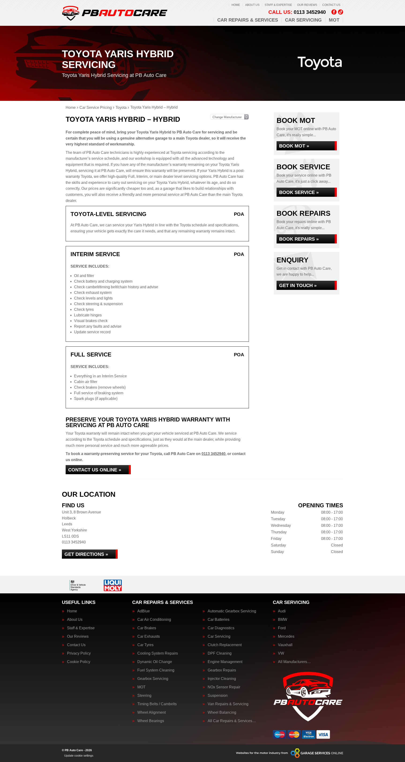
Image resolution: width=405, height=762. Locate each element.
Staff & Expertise (278, 5)
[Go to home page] (114, 13)
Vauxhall (285, 645)
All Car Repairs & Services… (232, 721)
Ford (282, 628)
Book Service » (299, 192)
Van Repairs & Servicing (228, 704)
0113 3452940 (297, 12)
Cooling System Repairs (157, 653)
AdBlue (143, 611)
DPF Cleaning (220, 653)
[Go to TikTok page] (340, 12)
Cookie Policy (78, 662)
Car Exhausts (148, 636)
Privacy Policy (79, 653)
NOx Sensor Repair (224, 687)
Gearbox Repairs (222, 670)
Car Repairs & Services (247, 20)
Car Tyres (145, 645)
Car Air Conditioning (154, 620)
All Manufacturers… (294, 662)
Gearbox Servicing (152, 679)
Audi (282, 611)
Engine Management (225, 662)
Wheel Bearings (150, 721)
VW (281, 653)
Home (236, 5)
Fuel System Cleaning (155, 670)
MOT (334, 20)
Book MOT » (294, 145)
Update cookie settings (78, 755)
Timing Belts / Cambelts (157, 704)
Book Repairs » (299, 239)
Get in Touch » (298, 285)
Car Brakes (146, 628)
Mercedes (286, 636)
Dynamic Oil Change (154, 662)
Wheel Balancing (222, 712)
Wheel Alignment (151, 712)
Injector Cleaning (222, 679)
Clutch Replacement (225, 645)
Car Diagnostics (221, 628)
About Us (252, 5)
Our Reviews (307, 5)
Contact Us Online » (94, 469)
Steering (144, 696)
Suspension (218, 696)
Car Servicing (303, 20)
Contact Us (331, 5)
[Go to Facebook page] (334, 12)
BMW (282, 620)
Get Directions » (86, 554)
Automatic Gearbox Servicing (232, 611)
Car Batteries (218, 620)
